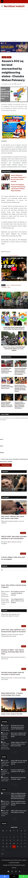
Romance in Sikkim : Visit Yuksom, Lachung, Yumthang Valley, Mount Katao (12, 652)
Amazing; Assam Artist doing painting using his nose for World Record (17, 727)
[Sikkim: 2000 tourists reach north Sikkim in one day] (5, 813)
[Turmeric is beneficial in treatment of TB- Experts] (5, 772)
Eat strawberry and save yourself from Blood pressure (18, 593)
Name (2, 439)
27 (14, 846)
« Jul (2, 853)
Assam (4, 57)
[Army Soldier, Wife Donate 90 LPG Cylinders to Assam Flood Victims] (7, 363)
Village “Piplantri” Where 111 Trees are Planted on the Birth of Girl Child (19, 744)
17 (3, 843)
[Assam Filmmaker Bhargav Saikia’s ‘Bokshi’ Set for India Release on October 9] (7, 397)
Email (2, 446)
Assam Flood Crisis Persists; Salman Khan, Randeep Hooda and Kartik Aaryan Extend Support (21, 388)
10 (3, 840)
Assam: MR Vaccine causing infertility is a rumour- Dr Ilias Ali (19, 762)
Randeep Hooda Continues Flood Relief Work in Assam (7, 387)
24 (3, 846)
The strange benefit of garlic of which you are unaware (17, 600)
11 (6, 840)
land (9, 287)
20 (14, 843)
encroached (4, 287)
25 (6, 846)
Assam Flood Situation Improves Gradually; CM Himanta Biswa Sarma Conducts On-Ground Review (21, 371)
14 (17, 840)
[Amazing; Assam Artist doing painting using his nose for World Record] (5, 728)
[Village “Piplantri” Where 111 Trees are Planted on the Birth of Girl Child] (5, 745)
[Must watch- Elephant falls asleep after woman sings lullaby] (5, 736)
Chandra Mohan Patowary (16, 285)
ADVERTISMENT (14, 40)
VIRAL (9, 57)
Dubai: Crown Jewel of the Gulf (11, 714)
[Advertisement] (14, 24)
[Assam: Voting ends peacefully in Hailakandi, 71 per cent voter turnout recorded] (5, 177)
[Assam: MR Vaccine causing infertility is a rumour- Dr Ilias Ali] (5, 764)
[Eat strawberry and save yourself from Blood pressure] (5, 594)
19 (10, 843)
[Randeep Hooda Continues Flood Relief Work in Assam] (7, 380)
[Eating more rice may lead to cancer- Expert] (5, 779)
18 (6, 843)
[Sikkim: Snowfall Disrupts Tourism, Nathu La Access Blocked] (5, 805)
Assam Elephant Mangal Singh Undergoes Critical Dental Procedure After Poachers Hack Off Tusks (13, 303)
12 (10, 840)
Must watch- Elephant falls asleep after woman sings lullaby (18, 734)
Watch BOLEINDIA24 (14, 255)
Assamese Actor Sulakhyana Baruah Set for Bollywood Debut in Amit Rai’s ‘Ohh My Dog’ (20, 405)
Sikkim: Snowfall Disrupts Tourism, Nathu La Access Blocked (18, 803)
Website (2, 452)
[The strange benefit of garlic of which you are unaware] (5, 601)
